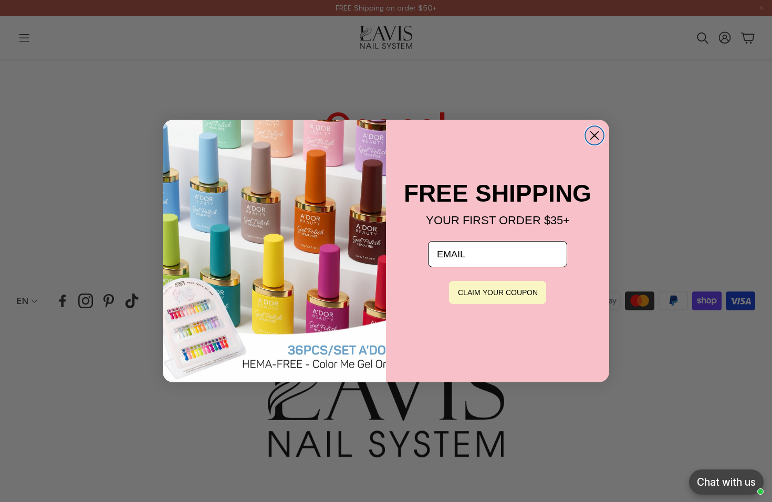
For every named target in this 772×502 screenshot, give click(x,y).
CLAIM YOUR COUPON (498, 292)
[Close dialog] (594, 135)
